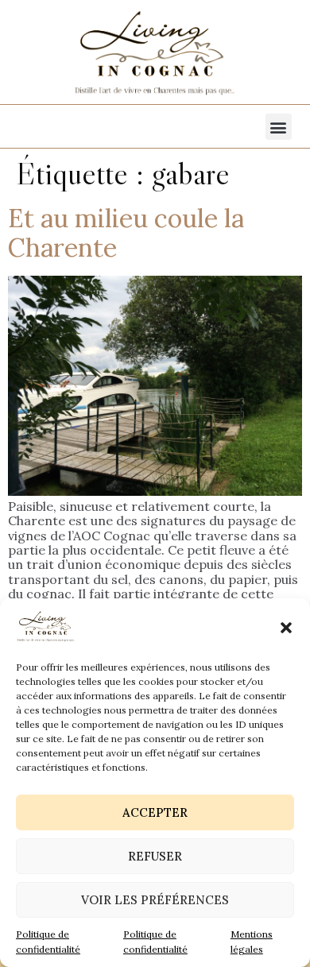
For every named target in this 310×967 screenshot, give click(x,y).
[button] (286, 628)
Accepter (155, 812)
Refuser (155, 856)
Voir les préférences (155, 899)
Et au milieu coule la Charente (126, 233)
